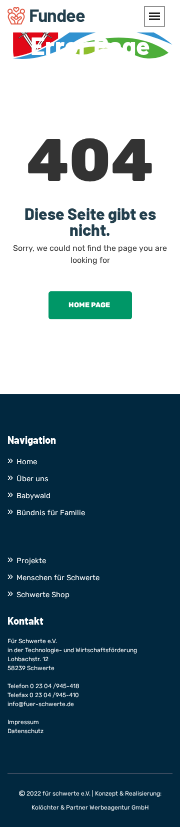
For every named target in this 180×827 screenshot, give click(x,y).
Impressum (23, 722)
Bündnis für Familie (50, 512)
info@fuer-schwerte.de (41, 704)
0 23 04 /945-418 (55, 686)
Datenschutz (26, 731)
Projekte (31, 560)
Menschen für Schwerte (58, 577)
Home (26, 461)
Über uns (32, 478)
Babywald (33, 495)
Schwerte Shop (43, 594)
